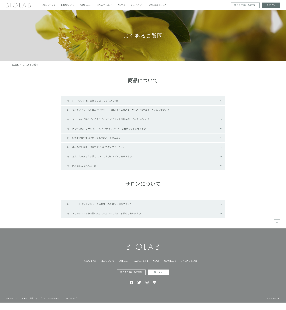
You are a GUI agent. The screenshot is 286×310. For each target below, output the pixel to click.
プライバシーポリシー (49, 298)
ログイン (271, 5)
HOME (15, 65)
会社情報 (10, 298)
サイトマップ (71, 298)
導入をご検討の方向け (245, 5)
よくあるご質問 (26, 298)
